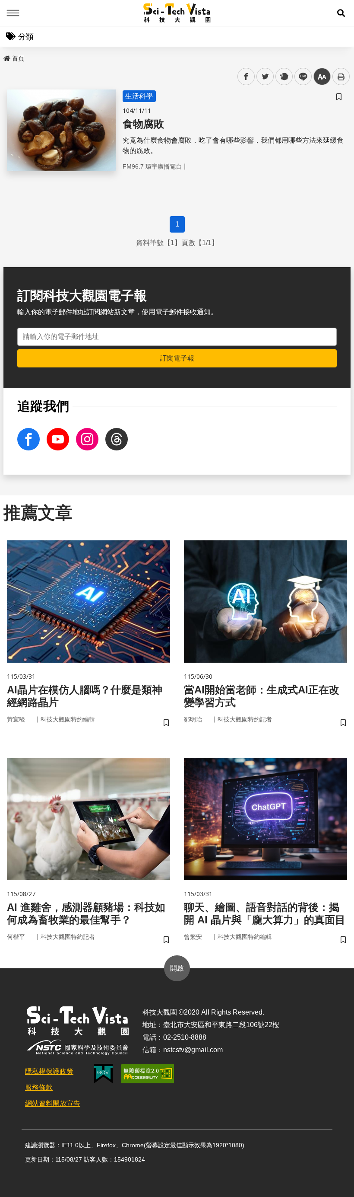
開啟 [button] (177, 968)
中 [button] (322, 76)
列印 (341, 76)
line (300, 76)
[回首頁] (177, 13)
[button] (341, 13)
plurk (283, 76)
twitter (265, 76)
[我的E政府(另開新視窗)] (103, 1073)
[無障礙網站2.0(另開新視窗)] (147, 1073)
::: (6, 56)
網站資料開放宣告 (52, 1103)
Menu (13, 13)
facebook (246, 76)
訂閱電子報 (177, 358)
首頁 (18, 58)
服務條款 (39, 1087)
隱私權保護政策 (49, 1071)
